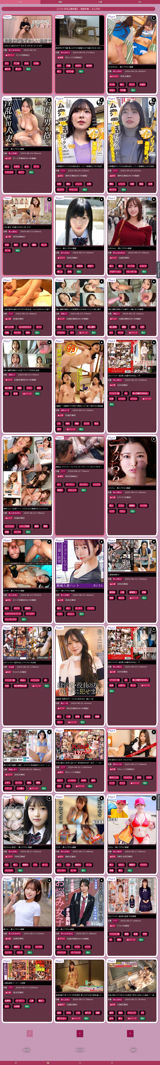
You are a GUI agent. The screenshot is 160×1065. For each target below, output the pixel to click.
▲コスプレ (114, 76)
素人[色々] (65, 52)
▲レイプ (9, 518)
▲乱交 (8, 672)
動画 (60, 2)
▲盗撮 (60, 57)
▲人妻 (8, 158)
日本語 (26, 1050)
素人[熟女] (13, 232)
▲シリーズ (83, 333)
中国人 (133, 1050)
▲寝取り (61, 1004)
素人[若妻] (13, 153)
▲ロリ (112, 926)
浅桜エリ (64, 314)
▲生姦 (8, 939)
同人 (140, 2)
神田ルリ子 (65, 410)
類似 (28, 69)
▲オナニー (10, 55)
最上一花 (64, 703)
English (80, 1050)
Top (20, 2)
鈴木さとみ (117, 764)
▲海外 (60, 476)
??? (63, 171)
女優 (100, 2)
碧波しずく (13, 769)
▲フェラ (113, 258)
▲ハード (61, 708)
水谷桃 (11, 667)
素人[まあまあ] (15, 50)
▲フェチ (61, 319)
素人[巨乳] (117, 71)
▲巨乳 (60, 176)
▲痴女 (60, 772)
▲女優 (112, 769)
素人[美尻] (117, 851)
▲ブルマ (61, 258)
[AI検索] (48, 1063)
